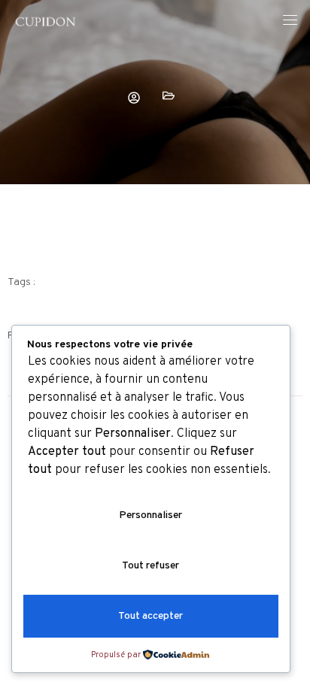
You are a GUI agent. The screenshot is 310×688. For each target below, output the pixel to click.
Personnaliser (150, 515)
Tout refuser (150, 565)
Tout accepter (150, 616)
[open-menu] (290, 22)
